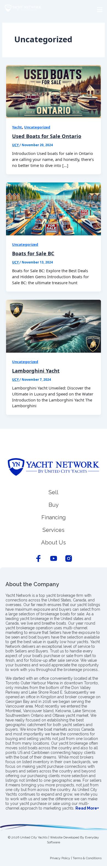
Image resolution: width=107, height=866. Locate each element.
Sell (53, 492)
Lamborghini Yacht (36, 370)
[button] (53, 10)
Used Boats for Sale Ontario (46, 136)
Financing (53, 517)
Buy (54, 505)
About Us (53, 542)
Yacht (17, 127)
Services (53, 530)
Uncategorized (37, 127)
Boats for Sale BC (33, 253)
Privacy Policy (60, 858)
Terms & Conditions (87, 858)
